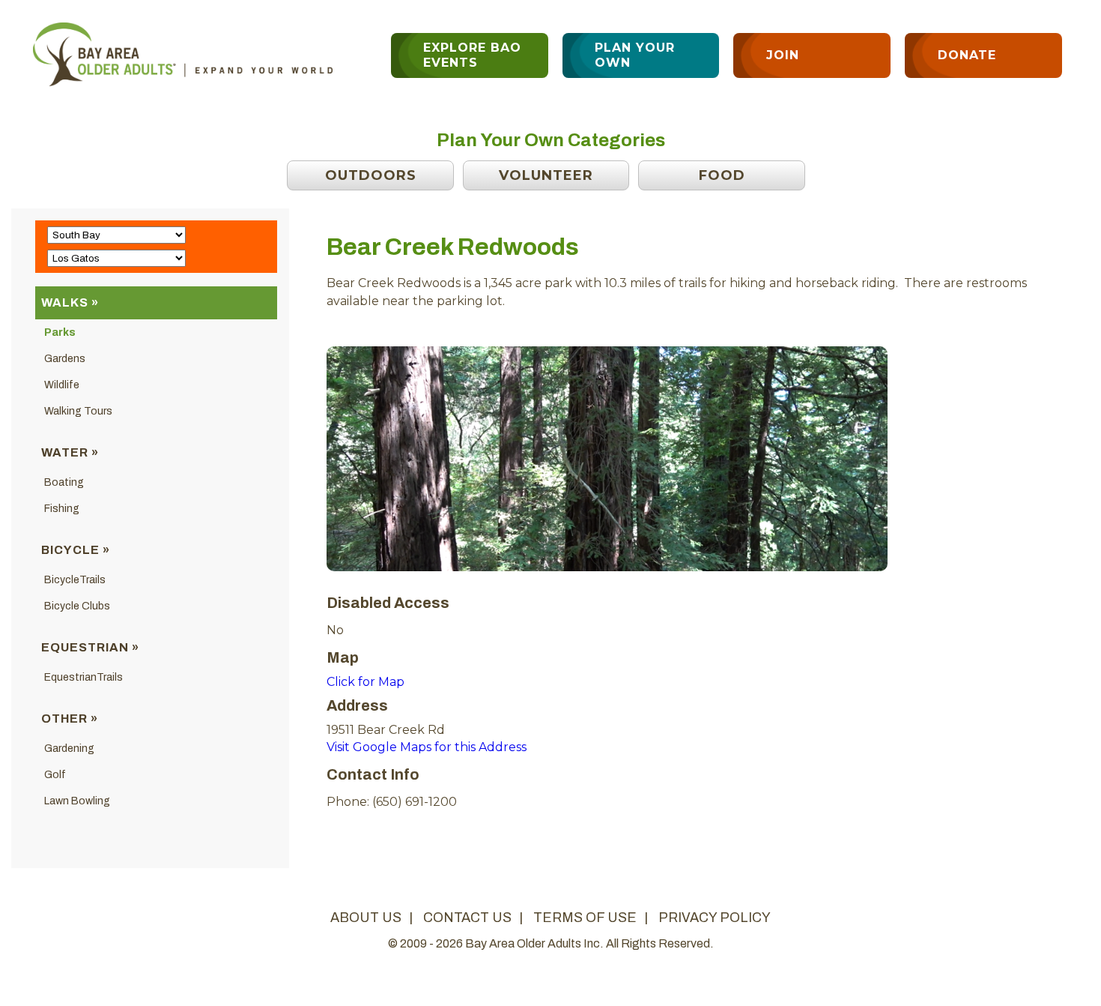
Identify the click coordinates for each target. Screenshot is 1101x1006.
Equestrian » (90, 647)
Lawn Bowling (77, 801)
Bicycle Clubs (77, 606)
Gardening (69, 748)
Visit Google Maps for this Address (427, 747)
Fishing (61, 508)
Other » (69, 718)
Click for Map (365, 682)
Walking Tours (78, 411)
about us (365, 917)
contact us (467, 917)
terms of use (585, 917)
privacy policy (714, 917)
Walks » (70, 302)
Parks (60, 332)
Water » (70, 452)
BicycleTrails (75, 579)
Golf (55, 774)
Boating (64, 482)
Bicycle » (75, 549)
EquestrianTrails (83, 677)
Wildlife (61, 385)
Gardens (64, 358)
